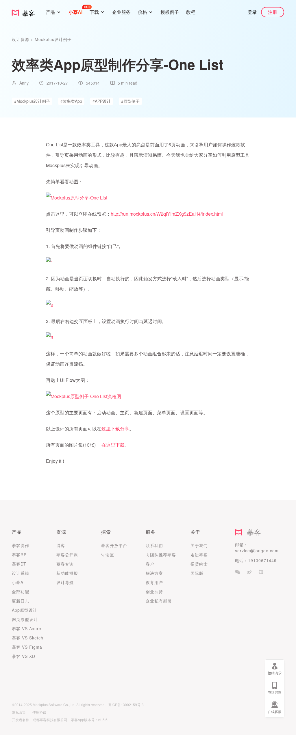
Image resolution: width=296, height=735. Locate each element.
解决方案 (154, 573)
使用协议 (39, 712)
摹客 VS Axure (26, 628)
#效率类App (71, 101)
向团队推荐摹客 (161, 554)
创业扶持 (154, 591)
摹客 (251, 532)
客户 (150, 564)
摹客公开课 (67, 554)
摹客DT (19, 564)
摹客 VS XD (23, 656)
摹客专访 (65, 564)
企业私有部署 (159, 601)
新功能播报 (67, 573)
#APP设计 (101, 101)
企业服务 (121, 12)
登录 (252, 12)
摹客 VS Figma (27, 647)
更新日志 (20, 601)
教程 (190, 12)
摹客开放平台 (114, 545)
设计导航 (65, 582)
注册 (272, 12)
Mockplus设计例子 (53, 39)
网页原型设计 (25, 619)
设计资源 (21, 39)
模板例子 (169, 12)
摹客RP (19, 554)
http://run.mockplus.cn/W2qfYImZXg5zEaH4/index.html (167, 213)
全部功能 (20, 591)
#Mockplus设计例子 (32, 101)
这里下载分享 (115, 428)
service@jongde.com (257, 550)
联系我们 (154, 545)
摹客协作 (20, 545)
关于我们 (199, 545)
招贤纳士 (199, 564)
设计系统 (20, 573)
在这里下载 (113, 444)
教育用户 (154, 582)
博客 (60, 545)
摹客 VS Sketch (27, 638)
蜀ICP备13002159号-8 (126, 704)
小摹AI (18, 582)
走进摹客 (199, 554)
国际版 (197, 573)
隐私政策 (19, 712)
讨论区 (107, 554)
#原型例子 (130, 101)
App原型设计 (24, 610)
